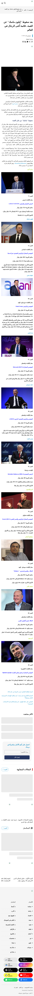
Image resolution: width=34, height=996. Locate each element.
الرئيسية (30, 10)
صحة (30, 920)
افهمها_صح (11, 916)
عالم (25, 10)
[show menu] (2, 3)
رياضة (29, 911)
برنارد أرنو (15, 103)
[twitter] (30, 41)
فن (30, 938)
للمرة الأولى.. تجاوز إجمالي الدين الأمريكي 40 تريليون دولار (23, 879)
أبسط (13, 907)
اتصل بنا (16, 987)
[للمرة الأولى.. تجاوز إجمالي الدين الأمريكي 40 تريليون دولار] (21, 868)
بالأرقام (12, 929)
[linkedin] (25, 41)
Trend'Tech (30, 990)
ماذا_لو (12, 952)
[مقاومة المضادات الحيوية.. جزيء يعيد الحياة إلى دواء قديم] (21, 810)
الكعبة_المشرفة (10, 925)
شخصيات (12, 938)
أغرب (13, 911)
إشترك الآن (17, 757)
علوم (30, 943)
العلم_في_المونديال (9, 920)
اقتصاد (29, 915)
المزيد (5, 769)
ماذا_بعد (12, 947)
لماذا (13, 943)
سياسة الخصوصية (29, 987)
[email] (23, 41)
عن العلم (21, 987)
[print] (32, 41)
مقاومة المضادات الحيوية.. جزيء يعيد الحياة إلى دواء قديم (22, 821)
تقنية (30, 924)
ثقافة (30, 929)
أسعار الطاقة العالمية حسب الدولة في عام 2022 (20, 691)
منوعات (29, 947)
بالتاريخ (12, 934)
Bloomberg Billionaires (20, 163)
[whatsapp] (27, 41)
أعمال (29, 934)
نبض (8, 959)
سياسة (29, 906)
